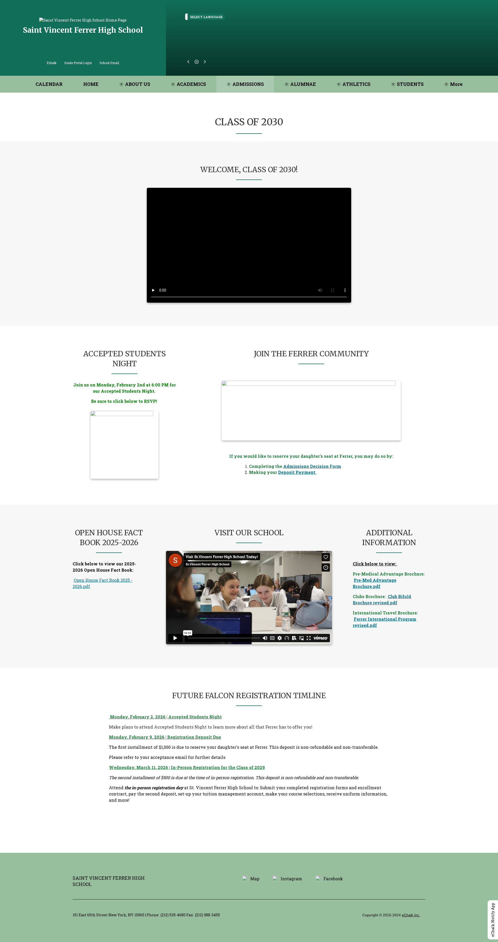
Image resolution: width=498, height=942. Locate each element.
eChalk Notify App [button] (492, 920)
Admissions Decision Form (312, 466)
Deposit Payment (297, 472)
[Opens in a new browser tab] (311, 410)
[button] (188, 62)
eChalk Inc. (411, 915)
